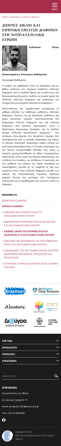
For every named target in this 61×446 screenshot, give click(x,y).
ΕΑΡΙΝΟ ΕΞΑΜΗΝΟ (31, 17)
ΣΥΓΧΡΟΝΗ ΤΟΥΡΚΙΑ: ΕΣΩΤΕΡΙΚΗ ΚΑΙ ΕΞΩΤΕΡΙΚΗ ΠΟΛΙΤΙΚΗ (31, 265)
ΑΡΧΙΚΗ (5, 17)
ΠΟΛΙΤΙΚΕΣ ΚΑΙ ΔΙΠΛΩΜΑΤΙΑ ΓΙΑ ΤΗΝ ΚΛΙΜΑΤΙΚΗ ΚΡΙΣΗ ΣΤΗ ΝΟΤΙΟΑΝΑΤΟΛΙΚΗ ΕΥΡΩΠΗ (30, 242)
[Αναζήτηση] (56, 376)
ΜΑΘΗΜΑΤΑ (15, 17)
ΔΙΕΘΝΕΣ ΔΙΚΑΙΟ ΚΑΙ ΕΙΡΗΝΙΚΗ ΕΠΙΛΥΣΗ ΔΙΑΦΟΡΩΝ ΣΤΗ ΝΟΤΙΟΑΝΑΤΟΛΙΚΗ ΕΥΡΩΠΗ (29, 233)
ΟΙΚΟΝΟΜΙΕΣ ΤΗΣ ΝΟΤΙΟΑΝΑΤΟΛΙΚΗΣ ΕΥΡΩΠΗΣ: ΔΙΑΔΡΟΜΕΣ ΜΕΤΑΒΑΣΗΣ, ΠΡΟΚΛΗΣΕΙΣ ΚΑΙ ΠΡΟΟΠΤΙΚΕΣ (31, 254)
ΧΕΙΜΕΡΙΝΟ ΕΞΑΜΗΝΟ (14, 200)
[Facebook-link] (4, 420)
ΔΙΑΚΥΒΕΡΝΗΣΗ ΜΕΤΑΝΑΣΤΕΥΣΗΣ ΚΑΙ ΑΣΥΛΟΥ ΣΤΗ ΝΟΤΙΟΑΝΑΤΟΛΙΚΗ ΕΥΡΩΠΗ (29, 223)
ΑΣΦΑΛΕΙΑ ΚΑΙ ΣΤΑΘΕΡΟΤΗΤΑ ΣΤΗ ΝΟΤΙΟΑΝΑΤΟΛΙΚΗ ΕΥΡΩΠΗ (23, 214)
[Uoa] (7, 436)
